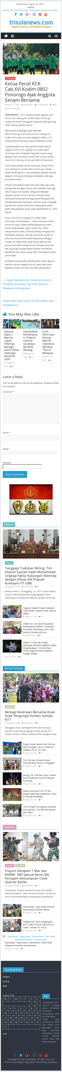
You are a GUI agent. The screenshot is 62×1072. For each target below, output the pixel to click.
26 (16, 1022)
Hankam (9, 865)
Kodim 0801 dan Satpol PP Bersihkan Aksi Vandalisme (28, 303)
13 (21, 1013)
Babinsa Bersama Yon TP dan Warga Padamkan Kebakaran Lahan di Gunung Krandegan (39, 794)
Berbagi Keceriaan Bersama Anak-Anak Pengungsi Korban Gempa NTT (30, 716)
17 (5, 1017)
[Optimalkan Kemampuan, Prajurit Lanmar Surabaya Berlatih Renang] (31, 320)
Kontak (6, 981)
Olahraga (10, 78)
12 (16, 1013)
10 (5, 1013)
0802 (54, 104)
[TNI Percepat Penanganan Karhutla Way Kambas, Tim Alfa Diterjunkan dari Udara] (12, 805)
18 (11, 1017)
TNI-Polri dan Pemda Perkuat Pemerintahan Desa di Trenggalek (39, 761)
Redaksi (6, 976)
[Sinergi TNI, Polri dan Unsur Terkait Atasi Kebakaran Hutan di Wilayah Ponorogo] (12, 773)
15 (32, 1013)
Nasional (10, 707)
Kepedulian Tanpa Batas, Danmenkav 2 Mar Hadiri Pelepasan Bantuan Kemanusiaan (28, 944)
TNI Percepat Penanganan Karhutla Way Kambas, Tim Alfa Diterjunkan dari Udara (39, 809)
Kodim (7, 108)
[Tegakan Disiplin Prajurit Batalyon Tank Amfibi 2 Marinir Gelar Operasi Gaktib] (12, 606)
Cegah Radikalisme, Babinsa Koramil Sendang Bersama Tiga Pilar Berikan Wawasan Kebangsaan (27, 284)
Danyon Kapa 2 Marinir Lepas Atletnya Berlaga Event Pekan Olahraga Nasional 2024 (11, 345)
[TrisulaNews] (6, 36)
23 (37, 1017)
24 (5, 1022)
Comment (8, 391)
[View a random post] (56, 36)
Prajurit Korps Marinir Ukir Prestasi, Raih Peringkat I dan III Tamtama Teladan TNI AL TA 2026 (39, 747)
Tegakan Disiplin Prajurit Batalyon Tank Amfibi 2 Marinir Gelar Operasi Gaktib (39, 611)
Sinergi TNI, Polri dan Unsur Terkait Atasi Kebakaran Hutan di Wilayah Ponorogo (39, 778)
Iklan (5, 986)
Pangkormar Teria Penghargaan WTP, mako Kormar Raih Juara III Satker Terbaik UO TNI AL (38, 924)
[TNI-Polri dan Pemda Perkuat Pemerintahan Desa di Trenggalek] (12, 759)
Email (6, 448)
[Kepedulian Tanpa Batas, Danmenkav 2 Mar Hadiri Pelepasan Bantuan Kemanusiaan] (30, 936)
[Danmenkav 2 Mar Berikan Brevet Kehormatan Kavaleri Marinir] (12, 905)
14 (27, 1013)
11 (11, 1013)
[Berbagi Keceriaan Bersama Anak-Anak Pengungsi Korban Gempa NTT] (31, 674)
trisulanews (28, 104)
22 (32, 1017)
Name (6, 432)
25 (11, 1022)
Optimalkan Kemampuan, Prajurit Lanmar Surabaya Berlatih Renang (30, 341)
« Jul (4, 1033)
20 (21, 1017)
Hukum (9, 563)
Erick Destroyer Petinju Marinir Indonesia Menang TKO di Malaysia (48, 342)
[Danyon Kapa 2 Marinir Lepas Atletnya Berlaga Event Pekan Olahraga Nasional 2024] (12, 320)
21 (27, 1017)
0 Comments (42, 104)
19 (16, 1017)
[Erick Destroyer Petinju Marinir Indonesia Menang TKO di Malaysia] (50, 320)
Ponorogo (15, 108)
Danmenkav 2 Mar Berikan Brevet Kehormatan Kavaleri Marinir (39, 908)
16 (37, 1013)
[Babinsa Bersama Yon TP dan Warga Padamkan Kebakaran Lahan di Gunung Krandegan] (12, 789)
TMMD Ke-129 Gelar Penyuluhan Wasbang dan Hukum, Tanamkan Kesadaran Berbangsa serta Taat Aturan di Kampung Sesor (38, 628)
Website (7, 462)
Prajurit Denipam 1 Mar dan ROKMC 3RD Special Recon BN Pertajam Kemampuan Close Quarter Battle (27, 876)
